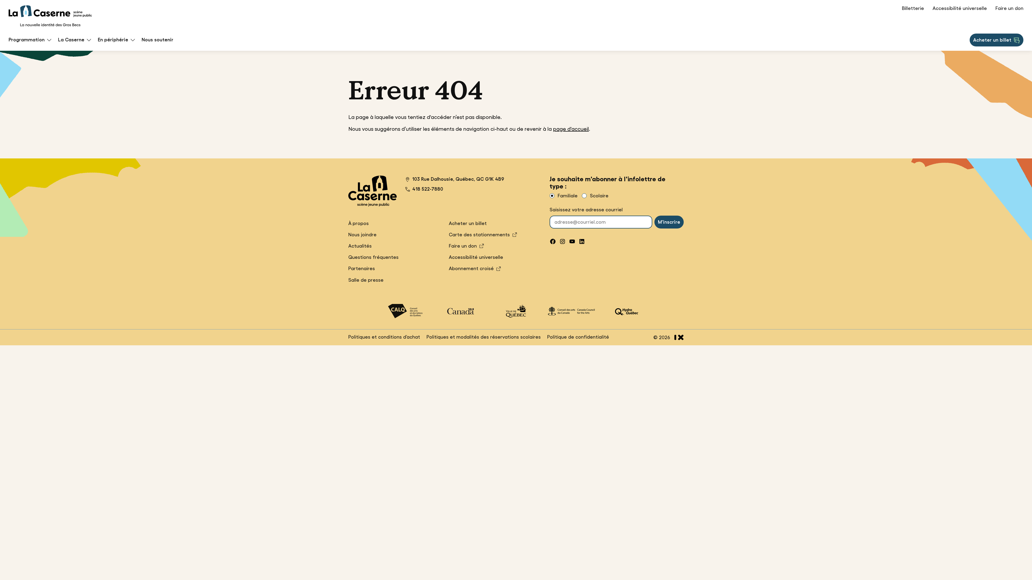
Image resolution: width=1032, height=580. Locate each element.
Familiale (568, 195)
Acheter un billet (992, 41)
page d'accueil (571, 129)
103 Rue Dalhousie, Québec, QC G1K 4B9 (454, 179)
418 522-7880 (427, 189)
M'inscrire (669, 222)
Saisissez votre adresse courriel (586, 209)
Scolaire (599, 195)
